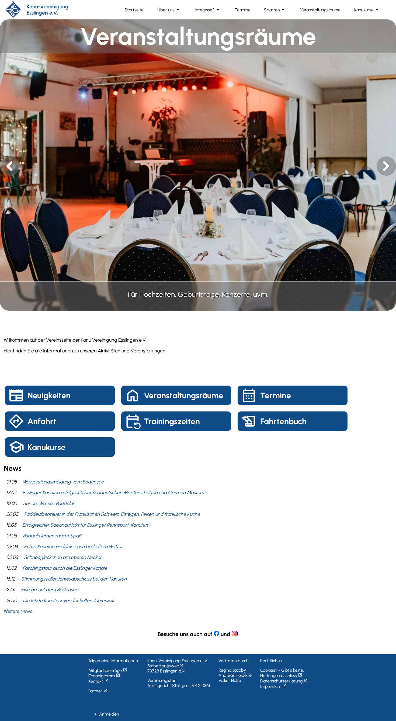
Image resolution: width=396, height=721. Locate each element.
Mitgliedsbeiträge (107, 670)
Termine (275, 395)
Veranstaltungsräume (183, 395)
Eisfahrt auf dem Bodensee (49, 590)
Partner (98, 690)
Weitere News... (19, 611)
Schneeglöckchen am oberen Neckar (63, 557)
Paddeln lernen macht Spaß (52, 536)
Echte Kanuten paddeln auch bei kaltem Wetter (73, 547)
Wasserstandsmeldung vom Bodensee (63, 482)
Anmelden (109, 714)
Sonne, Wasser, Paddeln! (48, 503)
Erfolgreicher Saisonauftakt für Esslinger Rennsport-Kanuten (85, 525)
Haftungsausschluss (281, 675)
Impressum (273, 686)
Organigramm (104, 675)
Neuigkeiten (49, 395)
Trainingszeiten (172, 421)
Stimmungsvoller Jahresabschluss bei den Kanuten (74, 579)
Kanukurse (46, 447)
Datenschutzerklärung (284, 681)
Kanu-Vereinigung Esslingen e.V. (47, 10)
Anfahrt (41, 421)
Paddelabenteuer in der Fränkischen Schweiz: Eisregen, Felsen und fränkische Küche (112, 514)
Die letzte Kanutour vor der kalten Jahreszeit (68, 600)
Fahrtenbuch (283, 421)
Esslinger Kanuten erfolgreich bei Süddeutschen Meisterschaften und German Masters (113, 493)
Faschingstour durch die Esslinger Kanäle (65, 568)
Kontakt (98, 681)
